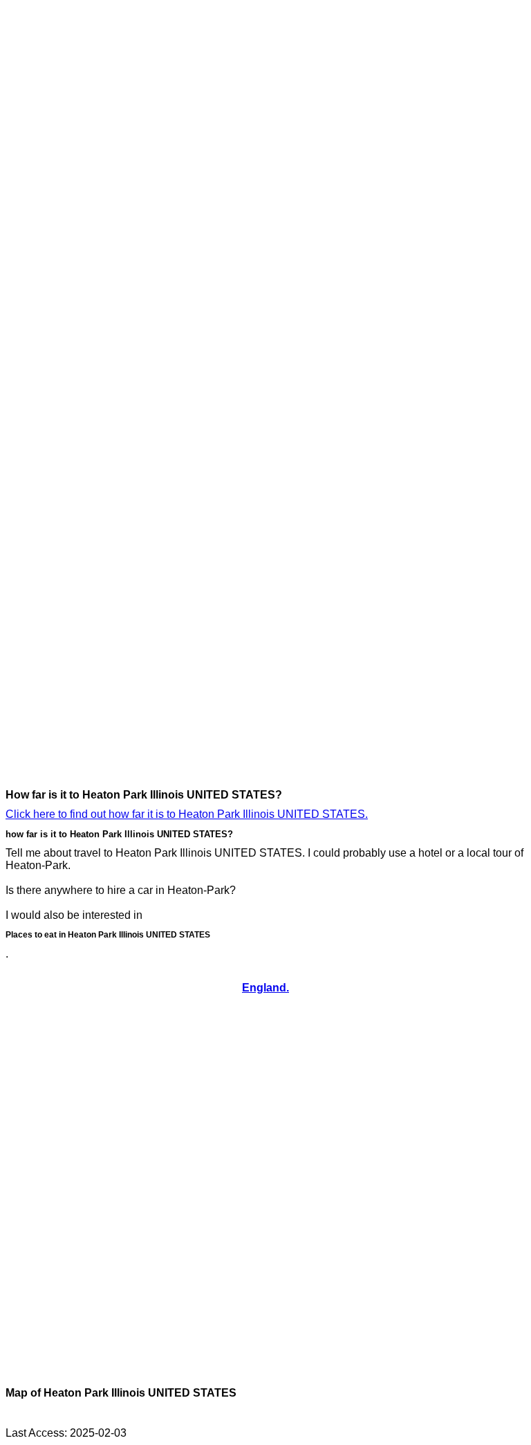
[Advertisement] (61, 213)
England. (265, 988)
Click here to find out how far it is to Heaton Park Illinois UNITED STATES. (187, 814)
